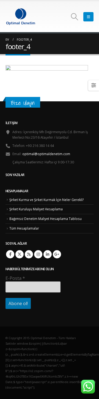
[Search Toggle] (74, 16)
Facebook (10, 254)
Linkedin (47, 254)
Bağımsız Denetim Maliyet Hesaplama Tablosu (45, 218)
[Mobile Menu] (88, 16)
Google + (57, 254)
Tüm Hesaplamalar (24, 228)
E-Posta (15, 278)
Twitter (19, 254)
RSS (29, 254)
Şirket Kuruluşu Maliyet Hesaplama (36, 209)
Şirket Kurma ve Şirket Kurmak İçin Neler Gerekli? (46, 199)
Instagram (38, 254)
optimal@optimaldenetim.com (46, 154)
